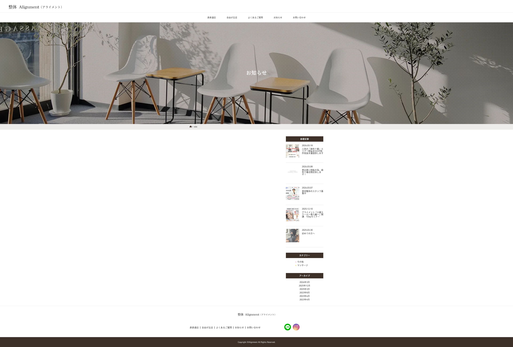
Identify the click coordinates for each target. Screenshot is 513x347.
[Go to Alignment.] (191, 127)
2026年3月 (305, 282)
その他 (300, 262)
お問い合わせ (254, 327)
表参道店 (211, 17)
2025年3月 (305, 289)
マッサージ (302, 265)
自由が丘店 (232, 17)
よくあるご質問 (224, 327)
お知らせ (278, 17)
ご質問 (255, 17)
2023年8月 (305, 292)
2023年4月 (305, 299)
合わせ (299, 17)
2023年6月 (305, 296)
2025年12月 (304, 286)
